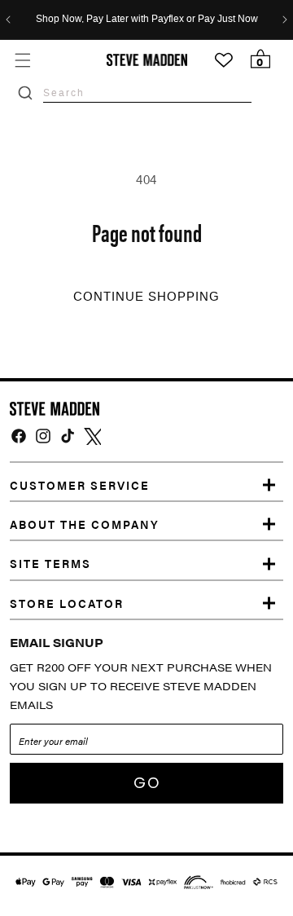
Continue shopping (146, 296)
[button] (22, 60)
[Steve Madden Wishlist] (224, 60)
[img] (19, 436)
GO (146, 783)
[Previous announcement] (8, 19)
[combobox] (147, 92)
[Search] (25, 93)
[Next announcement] (285, 19)
